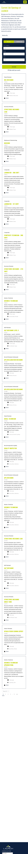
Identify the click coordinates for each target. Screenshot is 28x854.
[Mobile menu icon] (25, 2)
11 (14, 694)
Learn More (14, 88)
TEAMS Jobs (19, 41)
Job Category (6, 45)
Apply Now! (14, 67)
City (4, 56)
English (5, 853)
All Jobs (9, 41)
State (4, 51)
